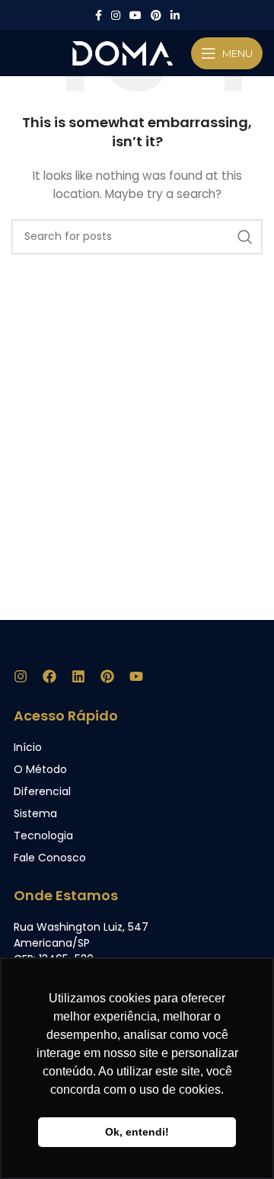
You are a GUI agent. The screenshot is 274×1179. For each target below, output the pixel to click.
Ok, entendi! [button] (137, 1132)
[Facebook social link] (99, 15)
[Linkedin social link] (175, 15)
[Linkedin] (78, 676)
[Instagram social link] (116, 15)
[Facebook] (49, 676)
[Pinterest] (107, 676)
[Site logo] (122, 52)
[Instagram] (20, 676)
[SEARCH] (245, 236)
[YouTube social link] (135, 15)
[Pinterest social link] (156, 15)
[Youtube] (136, 676)
